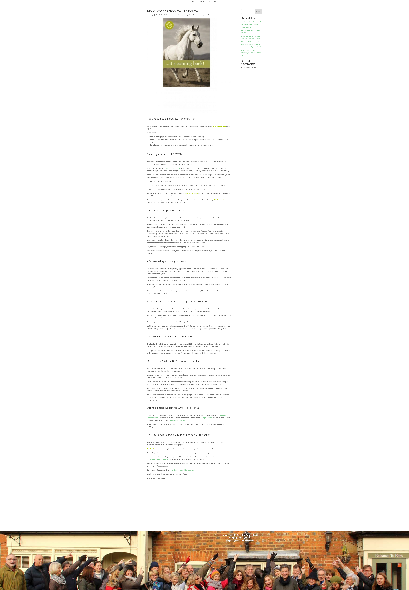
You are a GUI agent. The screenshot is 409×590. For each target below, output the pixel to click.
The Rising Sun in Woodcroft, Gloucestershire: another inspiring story (251, 24)
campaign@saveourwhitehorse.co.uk (182, 470)
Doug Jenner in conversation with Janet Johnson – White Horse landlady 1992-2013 (251, 38)
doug (151, 15)
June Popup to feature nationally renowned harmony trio (251, 52)
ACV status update (170, 15)
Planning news (182, 15)
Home (194, 2)
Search (258, 12)
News (210, 2)
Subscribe (202, 2)
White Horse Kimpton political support (201, 15)
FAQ (215, 2)
